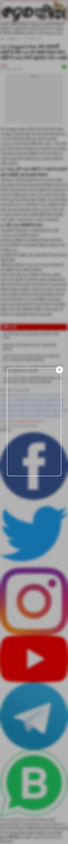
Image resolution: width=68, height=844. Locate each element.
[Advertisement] (34, 422)
